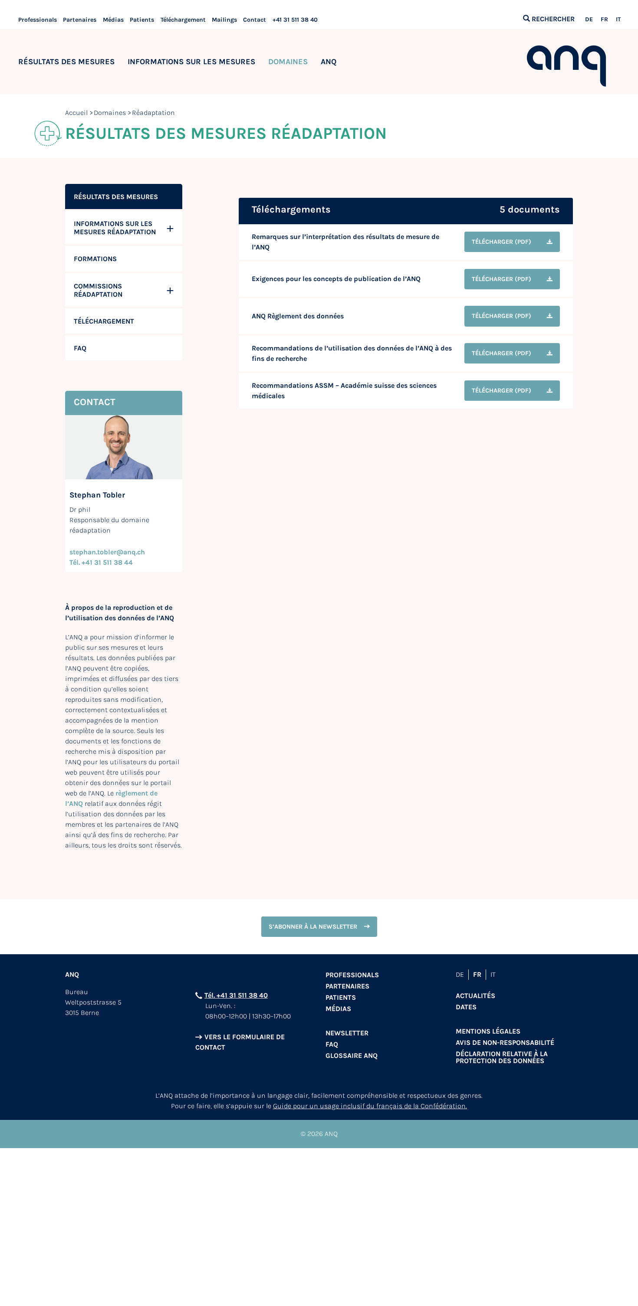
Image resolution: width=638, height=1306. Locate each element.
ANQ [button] (328, 61)
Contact (254, 19)
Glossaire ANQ (352, 1055)
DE (589, 19)
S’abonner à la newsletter (313, 926)
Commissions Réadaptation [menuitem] (98, 290)
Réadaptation (153, 112)
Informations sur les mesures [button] (191, 61)
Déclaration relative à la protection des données (502, 1057)
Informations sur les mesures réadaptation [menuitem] (115, 227)
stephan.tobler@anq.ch (107, 552)
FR (604, 19)
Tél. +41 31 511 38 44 (101, 562)
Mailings (224, 19)
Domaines (110, 112)
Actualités (475, 996)
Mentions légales (488, 1031)
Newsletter (347, 1033)
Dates (466, 1007)
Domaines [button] (288, 61)
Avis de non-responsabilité (505, 1042)
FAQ (332, 1044)
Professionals (37, 19)
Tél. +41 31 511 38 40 (236, 995)
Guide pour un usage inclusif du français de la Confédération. (370, 1106)
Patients (142, 19)
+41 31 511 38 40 (295, 19)
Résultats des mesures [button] (66, 61)
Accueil (76, 112)
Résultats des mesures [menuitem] (116, 197)
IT (618, 19)
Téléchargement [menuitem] (104, 321)
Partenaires (79, 19)
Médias (113, 19)
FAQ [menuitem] (80, 348)
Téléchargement (183, 19)
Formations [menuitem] (95, 259)
